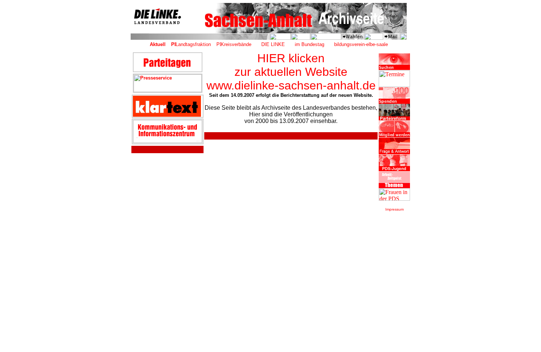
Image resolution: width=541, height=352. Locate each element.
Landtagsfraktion (193, 44)
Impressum (394, 209)
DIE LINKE (273, 44)
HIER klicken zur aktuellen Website (290, 65)
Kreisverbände (236, 44)
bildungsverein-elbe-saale (361, 44)
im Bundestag (309, 44)
